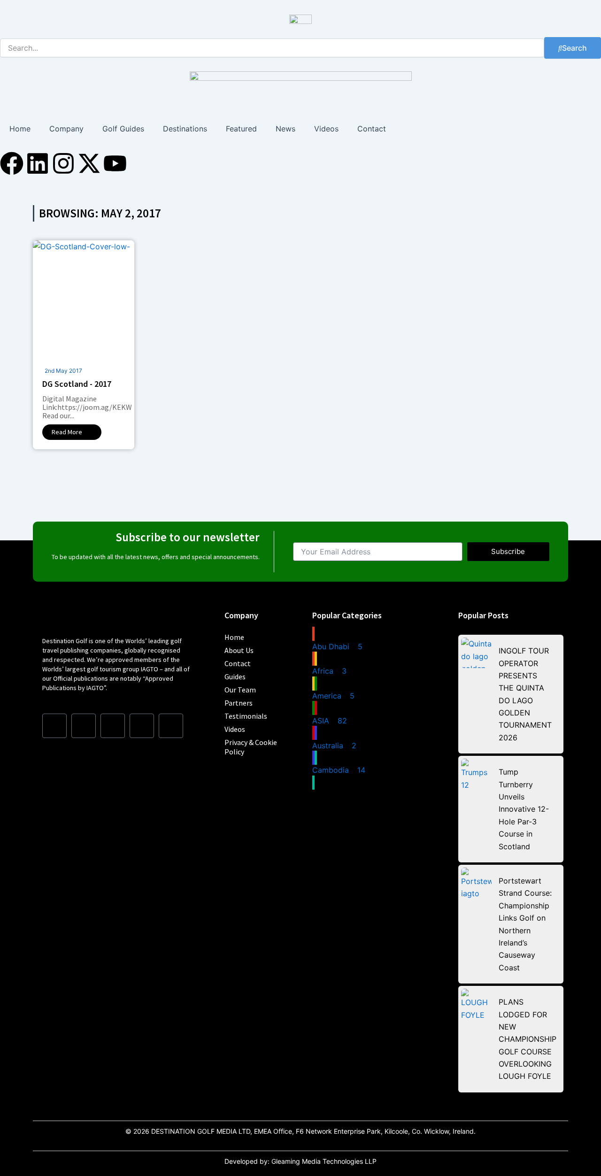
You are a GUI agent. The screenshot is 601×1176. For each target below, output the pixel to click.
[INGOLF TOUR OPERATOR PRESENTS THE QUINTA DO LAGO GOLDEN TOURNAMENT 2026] (476, 653)
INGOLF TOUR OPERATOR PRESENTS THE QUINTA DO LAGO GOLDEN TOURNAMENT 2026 (525, 694)
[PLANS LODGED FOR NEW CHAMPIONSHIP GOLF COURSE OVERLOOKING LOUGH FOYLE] (476, 1004)
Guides (235, 676)
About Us (239, 650)
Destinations (185, 128)
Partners (238, 702)
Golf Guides (123, 128)
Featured (241, 128)
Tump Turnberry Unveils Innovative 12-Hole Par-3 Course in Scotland (524, 809)
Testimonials (245, 716)
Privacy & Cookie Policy (250, 747)
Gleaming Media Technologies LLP (324, 1161)
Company (66, 128)
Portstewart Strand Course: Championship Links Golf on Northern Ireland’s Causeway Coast (525, 924)
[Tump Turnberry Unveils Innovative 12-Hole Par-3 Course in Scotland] (476, 774)
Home (20, 128)
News (285, 128)
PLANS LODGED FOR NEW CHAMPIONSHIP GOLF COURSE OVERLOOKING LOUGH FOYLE (527, 1039)
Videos (326, 128)
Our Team (240, 689)
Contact (371, 128)
